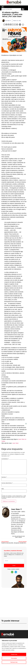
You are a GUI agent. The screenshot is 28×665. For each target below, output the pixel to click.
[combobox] (11, 9)
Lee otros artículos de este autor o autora (18, 537)
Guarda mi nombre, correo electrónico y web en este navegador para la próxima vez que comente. (13, 497)
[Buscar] (23, 9)
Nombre (4, 477)
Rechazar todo (14, 662)
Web (2, 488)
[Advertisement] (14, 603)
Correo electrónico (7, 483)
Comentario (5, 458)
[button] (2, 6)
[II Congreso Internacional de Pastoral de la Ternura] (14, 40)
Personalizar (14, 658)
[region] (14, 651)
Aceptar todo (14, 654)
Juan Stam (15, 443)
